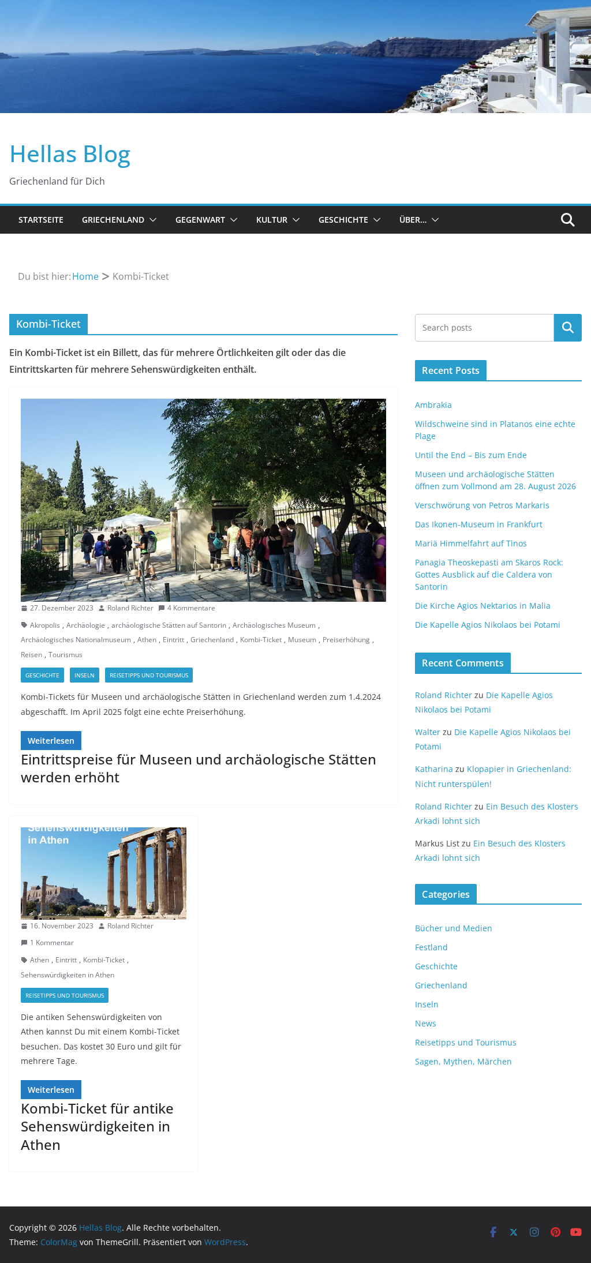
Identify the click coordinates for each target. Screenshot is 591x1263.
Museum (302, 639)
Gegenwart (200, 219)
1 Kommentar (52, 942)
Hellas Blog (69, 153)
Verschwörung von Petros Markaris (482, 505)
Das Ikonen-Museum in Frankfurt (479, 524)
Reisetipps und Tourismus (149, 675)
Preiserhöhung (346, 639)
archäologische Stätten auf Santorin (168, 625)
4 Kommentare (191, 608)
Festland (431, 947)
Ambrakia (433, 404)
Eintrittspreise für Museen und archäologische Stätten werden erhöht (198, 767)
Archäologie (85, 625)
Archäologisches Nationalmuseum (76, 639)
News (425, 1023)
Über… (413, 219)
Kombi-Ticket (261, 639)
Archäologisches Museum (274, 625)
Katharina (434, 768)
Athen (146, 639)
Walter (427, 731)
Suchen (568, 327)
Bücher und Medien (453, 928)
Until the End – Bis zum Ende (471, 454)
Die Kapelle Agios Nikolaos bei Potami (487, 624)
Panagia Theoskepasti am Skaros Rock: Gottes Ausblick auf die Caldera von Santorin (489, 574)
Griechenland (113, 219)
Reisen (31, 654)
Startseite (40, 219)
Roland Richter (130, 608)
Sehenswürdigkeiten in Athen (67, 975)
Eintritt (173, 639)
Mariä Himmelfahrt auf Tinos (471, 543)
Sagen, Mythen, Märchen (463, 1061)
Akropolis (45, 625)
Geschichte (343, 219)
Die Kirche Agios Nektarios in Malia (483, 605)
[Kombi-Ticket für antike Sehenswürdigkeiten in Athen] (103, 873)
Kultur (271, 219)
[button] (150, 220)
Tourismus (65, 654)
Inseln (84, 675)
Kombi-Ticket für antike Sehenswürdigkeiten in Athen (97, 1126)
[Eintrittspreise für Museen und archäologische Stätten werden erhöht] (203, 500)
